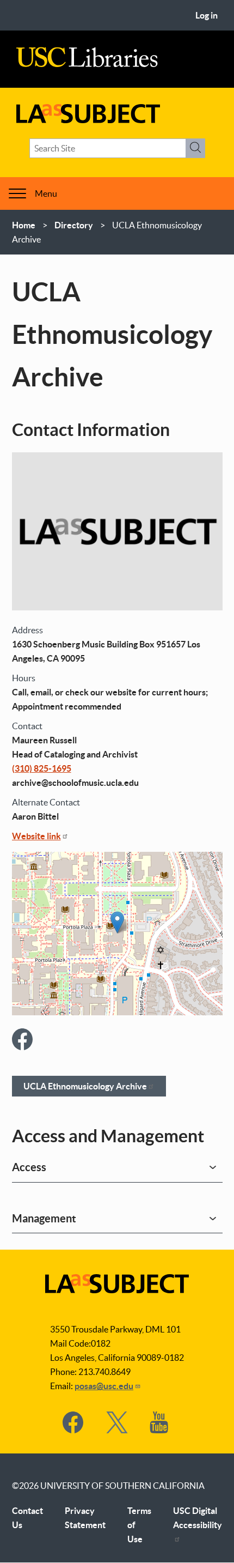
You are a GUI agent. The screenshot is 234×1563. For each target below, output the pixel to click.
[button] (117, 922)
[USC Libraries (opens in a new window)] (87, 64)
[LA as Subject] (88, 120)
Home (23, 225)
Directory (73, 225)
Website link (36, 836)
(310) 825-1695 (41, 768)
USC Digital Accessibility (197, 1518)
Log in (206, 15)
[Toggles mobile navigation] (17, 193)
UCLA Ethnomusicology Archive (85, 1086)
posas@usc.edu (104, 1386)
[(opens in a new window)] (23, 1041)
